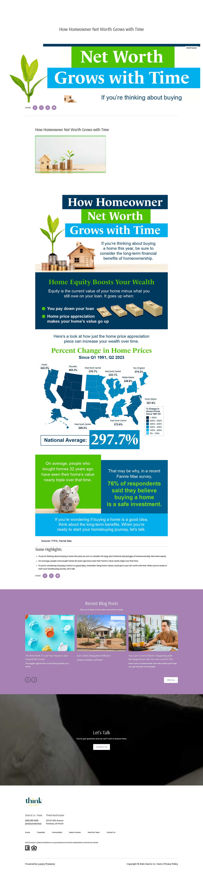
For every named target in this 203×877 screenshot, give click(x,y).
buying (62, 565)
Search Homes (75, 832)
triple (122, 561)
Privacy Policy (171, 864)
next (34, 680)
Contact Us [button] (101, 747)
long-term (108, 556)
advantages (127, 556)
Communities (57, 832)
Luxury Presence (46, 864)
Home (27, 832)
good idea (81, 565)
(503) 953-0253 (31, 820)
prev (28, 680)
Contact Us (111, 832)
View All (171, 680)
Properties (41, 832)
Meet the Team (94, 832)
